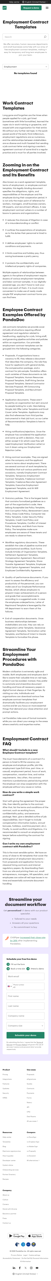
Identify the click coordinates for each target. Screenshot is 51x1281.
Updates (6, 1088)
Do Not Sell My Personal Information (35, 1258)
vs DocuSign (31, 1137)
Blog (4, 1146)
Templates (6, 1142)
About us (6, 1195)
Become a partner (9, 1213)
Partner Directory (9, 1174)
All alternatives (32, 1160)
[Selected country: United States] (10, 986)
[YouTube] (37, 1267)
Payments (30, 1093)
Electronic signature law (12, 1151)
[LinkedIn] (14, 1267)
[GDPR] (28, 1244)
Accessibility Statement (11, 1258)
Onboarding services (11, 1170)
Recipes (6, 1179)
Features (6, 1084)
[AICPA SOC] (23, 1244)
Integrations (7, 1079)
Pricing (5, 1074)
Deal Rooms (31, 1116)
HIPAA (5, 1098)
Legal (25, 1255)
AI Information (25, 1261)
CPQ (28, 1112)
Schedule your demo (25, 1035)
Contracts (30, 1088)
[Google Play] (17, 1235)
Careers (6, 1204)
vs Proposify (31, 1151)
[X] (25, 1267)
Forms (29, 1098)
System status (8, 1165)
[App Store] (35, 1235)
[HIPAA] (17, 1244)
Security (6, 1093)
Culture (5, 1199)
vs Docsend (31, 1156)
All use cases (31, 1121)
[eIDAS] (34, 1244)
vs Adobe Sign (32, 1146)
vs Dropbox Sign (33, 1142)
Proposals (30, 1074)
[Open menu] (47, 7)
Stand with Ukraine (10, 1209)
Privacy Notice (21, 1044)
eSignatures (31, 1079)
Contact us (7, 1223)
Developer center (9, 1160)
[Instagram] (31, 1267)
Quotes (29, 1084)
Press (5, 1218)
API (28, 1107)
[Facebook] (19, 1267)
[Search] (45, 37)
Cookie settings (34, 1255)
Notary (29, 1102)
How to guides (8, 1156)
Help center (14, 2)
